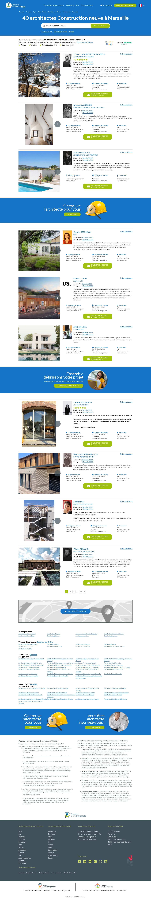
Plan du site (112, 837)
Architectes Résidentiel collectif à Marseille (117, 667)
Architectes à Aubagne (83, 644)
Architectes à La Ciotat (25, 646)
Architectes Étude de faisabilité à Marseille (60, 699)
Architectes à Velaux (53, 636)
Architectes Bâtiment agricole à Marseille (88, 674)
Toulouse (21, 839)
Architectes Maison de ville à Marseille (30, 663)
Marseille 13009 (87, 507)
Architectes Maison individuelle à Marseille (31, 659)
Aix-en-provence (24, 858)
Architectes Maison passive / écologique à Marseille (60, 660)
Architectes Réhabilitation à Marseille (115, 699)
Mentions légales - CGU (116, 839)
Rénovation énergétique (87, 837)
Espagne (51, 839)
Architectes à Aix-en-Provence (27, 644)
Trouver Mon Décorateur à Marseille (95, 890)
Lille (19, 855)
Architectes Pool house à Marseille (28, 667)
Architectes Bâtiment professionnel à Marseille (87, 671)
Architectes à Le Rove (82, 636)
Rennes (21, 853)
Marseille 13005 (87, 111)
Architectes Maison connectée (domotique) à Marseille (118, 660)
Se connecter (107, 5)
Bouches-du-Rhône (54, 12)
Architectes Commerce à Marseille (29, 669)
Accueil (21, 12)
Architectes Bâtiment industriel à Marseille (60, 674)
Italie (50, 847)
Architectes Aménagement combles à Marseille (30, 702)
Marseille (33, 655)
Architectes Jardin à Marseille (113, 695)
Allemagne (52, 831)
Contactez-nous (87, 5)
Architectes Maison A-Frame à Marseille (59, 665)
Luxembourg (52, 850)
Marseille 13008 (87, 62)
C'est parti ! (94, 727)
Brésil (50, 837)
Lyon (20, 834)
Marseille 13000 (87, 64)
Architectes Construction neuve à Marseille (31, 688)
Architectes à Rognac (53, 634)
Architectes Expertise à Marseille (57, 693)
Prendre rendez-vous (68, 386)
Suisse (50, 858)
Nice (20, 845)
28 (81, 592)
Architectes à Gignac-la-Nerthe (114, 634)
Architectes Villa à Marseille (112, 663)
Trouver (72, 214)
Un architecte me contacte (54, 5)
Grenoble (21, 861)
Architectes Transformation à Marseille (30, 695)
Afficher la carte (77, 611)
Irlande (50, 845)
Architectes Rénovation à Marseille (57, 688)
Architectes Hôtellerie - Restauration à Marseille (58, 671)
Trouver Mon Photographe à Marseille (36, 890)
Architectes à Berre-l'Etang (26, 636)
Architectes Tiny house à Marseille (86, 663)
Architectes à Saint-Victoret (26, 634)
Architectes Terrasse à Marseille (85, 693)
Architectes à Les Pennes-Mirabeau (86, 634)
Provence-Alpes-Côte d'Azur (36, 12)
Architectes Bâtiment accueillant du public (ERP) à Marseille (89, 677)
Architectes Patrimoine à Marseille (57, 676)
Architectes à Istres (110, 644)
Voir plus (71, 31)
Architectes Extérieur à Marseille (28, 676)
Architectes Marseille (70, 12)
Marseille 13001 (87, 284)
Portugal (51, 853)
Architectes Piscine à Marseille (85, 695)
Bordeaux (21, 842)
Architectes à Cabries (110, 636)
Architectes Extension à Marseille (28, 693)
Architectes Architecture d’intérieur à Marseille (32, 699)
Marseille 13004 (87, 237)
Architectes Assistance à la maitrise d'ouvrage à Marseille (61, 696)
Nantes (21, 847)
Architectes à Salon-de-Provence (114, 646)
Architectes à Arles (52, 644)
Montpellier (22, 863)
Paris (20, 831)
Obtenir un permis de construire (89, 834)
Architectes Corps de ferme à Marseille (88, 665)
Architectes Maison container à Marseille (30, 665)
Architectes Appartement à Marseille (87, 667)
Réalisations (70, 5)
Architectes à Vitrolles (25, 648)
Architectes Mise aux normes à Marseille (116, 693)
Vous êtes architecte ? (125, 5)
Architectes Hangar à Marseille (27, 674)
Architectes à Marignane (54, 646)
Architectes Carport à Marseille (113, 665)
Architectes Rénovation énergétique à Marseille (87, 689)
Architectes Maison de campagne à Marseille (61, 663)
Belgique (51, 834)
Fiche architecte (126, 54)
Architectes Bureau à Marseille (113, 669)
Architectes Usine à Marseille (113, 674)
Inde (49, 842)
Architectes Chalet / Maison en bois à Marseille (87, 660)
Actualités (111, 834)
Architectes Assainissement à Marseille (87, 699)
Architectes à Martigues (83, 646)
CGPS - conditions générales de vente (119, 843)
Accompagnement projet (87, 839)
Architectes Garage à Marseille (56, 667)
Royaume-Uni (53, 855)
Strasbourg (22, 850)
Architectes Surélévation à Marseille (115, 688)
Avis (77, 5)
